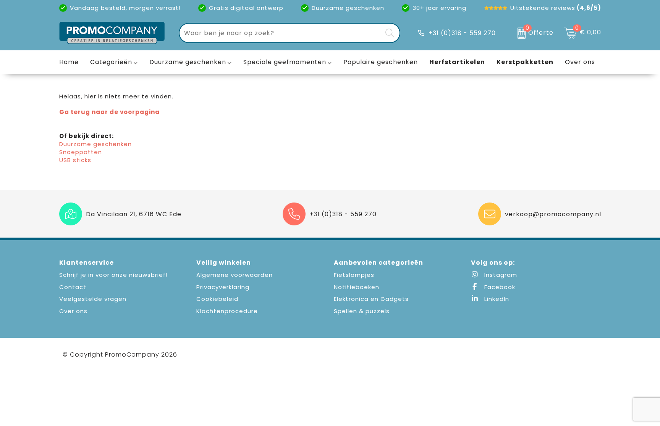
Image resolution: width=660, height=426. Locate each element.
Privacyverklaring (222, 287)
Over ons (73, 311)
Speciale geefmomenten (284, 62)
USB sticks (75, 160)
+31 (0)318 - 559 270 (462, 33)
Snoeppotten (80, 152)
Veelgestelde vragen (92, 299)
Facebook (498, 287)
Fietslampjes (354, 275)
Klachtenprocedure (227, 311)
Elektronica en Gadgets (371, 299)
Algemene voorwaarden (234, 275)
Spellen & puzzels (362, 311)
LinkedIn (495, 299)
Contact (72, 287)
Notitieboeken (356, 287)
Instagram (499, 275)
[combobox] (280, 33)
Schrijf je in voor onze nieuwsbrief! (113, 275)
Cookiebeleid (217, 299)
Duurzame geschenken (187, 62)
